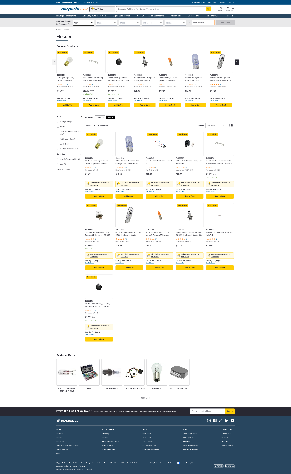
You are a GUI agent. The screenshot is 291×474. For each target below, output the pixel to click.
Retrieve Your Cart (149, 445)
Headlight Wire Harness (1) (69, 149)
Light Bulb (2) (64, 144)
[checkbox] (58, 122)
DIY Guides (186, 441)
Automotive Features (190, 449)
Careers (105, 437)
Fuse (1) (62, 126)
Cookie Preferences (169, 463)
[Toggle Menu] (58, 9)
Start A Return (148, 441)
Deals (58, 453)
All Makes (59, 433)
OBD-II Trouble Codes (190, 445)
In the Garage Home (190, 433)
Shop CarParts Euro (63, 449)
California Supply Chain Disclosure (132, 463)
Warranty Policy (74, 463)
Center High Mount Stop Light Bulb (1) (70, 133)
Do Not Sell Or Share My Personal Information (70, 466)
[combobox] (83, 22)
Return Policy (85, 463)
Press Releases (107, 445)
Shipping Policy (61, 463)
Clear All (111, 117)
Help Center (147, 433)
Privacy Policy (97, 463)
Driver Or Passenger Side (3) (70, 159)
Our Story (105, 433)
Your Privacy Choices (190, 463)
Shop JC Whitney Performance (67, 445)
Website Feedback (228, 445)
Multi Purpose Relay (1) (68, 139)
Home (58, 30)
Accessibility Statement (153, 463)
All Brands (60, 441)
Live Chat (225, 441)
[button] (100, 117)
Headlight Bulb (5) (66, 122)
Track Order (147, 437)
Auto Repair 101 (188, 437)
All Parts (59, 437)
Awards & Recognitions (110, 441)
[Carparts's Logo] (74, 9)
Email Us (225, 437)
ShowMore (145, 398)
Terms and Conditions (111, 463)
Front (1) (63, 164)
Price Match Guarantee (151, 449)
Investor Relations (108, 449)
